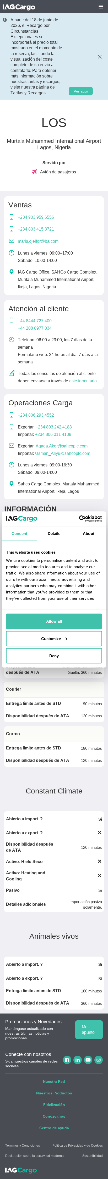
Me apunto (88, 1030)
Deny (54, 656)
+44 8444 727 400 (35, 321)
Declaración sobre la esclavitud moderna (34, 1156)
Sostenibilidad (92, 1156)
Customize (51, 638)
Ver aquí (81, 91)
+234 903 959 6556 (36, 217)
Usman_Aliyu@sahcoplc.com (62, 453)
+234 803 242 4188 (54, 427)
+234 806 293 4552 (36, 415)
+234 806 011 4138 (53, 434)
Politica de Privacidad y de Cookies (77, 1145)
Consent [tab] (19, 533)
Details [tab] (54, 533)
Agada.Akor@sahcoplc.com (62, 446)
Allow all (54, 621)
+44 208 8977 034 (35, 328)
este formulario (83, 381)
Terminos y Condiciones (22, 1145)
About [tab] (88, 533)
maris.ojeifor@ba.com (38, 241)
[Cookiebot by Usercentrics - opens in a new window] (79, 518)
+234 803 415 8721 (36, 229)
